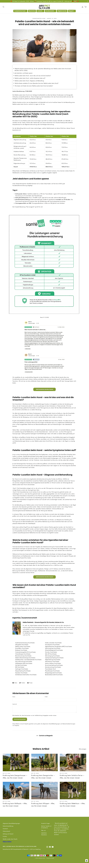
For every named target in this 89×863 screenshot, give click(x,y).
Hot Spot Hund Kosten (21, 665)
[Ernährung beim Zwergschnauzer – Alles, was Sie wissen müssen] (16, 762)
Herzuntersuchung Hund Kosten (23, 661)
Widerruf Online (7, 841)
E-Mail (46, 696)
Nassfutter (32, 11)
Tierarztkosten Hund (38, 18)
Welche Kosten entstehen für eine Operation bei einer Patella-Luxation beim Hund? (36, 83)
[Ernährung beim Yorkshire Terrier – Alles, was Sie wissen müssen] (73, 762)
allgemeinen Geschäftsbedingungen (51, 724)
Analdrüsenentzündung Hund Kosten (25, 643)
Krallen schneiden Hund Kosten (53, 643)
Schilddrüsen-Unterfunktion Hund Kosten (26, 674)
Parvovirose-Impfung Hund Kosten (54, 665)
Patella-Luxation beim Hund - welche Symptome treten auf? (30, 78)
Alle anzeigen (82, 749)
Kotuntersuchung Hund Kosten (53, 667)
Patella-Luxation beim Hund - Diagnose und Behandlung (29, 81)
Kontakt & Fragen (45, 823)
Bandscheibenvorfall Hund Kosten (54, 674)
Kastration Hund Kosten (21, 673)
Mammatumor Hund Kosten (52, 661)
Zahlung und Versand (8, 834)
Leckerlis (39, 11)
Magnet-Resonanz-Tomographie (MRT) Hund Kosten (58, 646)
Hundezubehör (50, 11)
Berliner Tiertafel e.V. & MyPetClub (46, 827)
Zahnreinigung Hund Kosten (52, 656)
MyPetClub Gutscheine (44, 833)
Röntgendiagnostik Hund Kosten (53, 673)
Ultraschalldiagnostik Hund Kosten (54, 650)
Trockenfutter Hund (20, 11)
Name (14, 696)
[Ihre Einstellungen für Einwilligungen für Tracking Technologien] (86, 860)
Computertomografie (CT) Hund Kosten (25, 652)
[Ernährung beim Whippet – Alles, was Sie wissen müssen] (44, 790)
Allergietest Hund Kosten (21, 644)
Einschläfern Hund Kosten (22, 648)
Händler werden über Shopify (10, 839)
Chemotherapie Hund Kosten (23, 654)
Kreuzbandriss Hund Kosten (52, 644)
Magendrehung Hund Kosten (52, 659)
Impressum (5, 828)
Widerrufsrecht (6, 831)
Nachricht (15, 704)
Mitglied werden (62, 11)
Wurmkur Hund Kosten (51, 652)
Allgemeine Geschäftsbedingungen (11, 823)
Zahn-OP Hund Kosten (51, 654)
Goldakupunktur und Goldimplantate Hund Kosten (28, 659)
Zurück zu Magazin (46, 736)
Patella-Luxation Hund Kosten (22, 646)
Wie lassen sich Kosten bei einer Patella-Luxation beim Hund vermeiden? (34, 86)
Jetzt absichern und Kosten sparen (23, 73)
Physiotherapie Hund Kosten (52, 671)
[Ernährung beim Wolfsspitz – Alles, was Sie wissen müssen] (16, 790)
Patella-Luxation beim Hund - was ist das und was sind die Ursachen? (33, 75)
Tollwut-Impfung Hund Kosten (52, 648)
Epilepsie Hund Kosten (21, 650)
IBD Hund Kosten (19, 667)
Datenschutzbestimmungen (69, 724)
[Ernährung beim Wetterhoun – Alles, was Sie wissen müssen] (73, 790)
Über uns (43, 830)
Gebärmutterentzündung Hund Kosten (25, 658)
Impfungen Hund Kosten (21, 669)
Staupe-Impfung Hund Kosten (23, 671)
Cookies (5, 836)
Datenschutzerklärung (8, 826)
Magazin (71, 11)
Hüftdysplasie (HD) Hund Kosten (23, 663)
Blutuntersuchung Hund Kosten (23, 656)
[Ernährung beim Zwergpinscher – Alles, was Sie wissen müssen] (44, 762)
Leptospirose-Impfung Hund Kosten (54, 658)
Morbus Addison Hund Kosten (53, 663)
